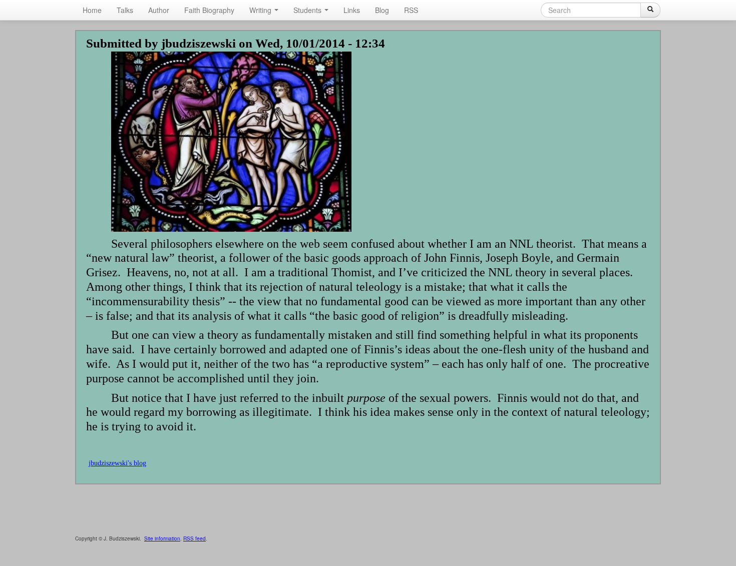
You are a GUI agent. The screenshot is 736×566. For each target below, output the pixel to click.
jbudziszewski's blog (117, 463)
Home (92, 10)
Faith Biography (209, 10)
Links (351, 10)
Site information (162, 538)
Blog (382, 10)
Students (308, 10)
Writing (261, 10)
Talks (125, 10)
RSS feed (194, 538)
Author (158, 10)
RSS (411, 10)
